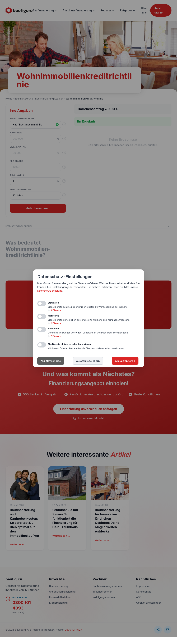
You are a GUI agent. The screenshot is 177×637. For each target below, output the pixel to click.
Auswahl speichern (88, 361)
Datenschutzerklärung (49, 290)
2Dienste (54, 323)
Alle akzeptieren (125, 361)
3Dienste (54, 310)
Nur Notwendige (51, 361)
